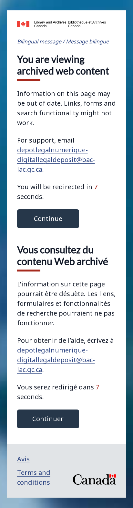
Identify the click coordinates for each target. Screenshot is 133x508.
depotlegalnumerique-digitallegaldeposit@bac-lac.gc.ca (56, 159)
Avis (23, 459)
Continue (48, 218)
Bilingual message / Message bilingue (63, 41)
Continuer (48, 418)
